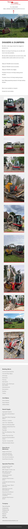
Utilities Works (5, 404)
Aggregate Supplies (7, 412)
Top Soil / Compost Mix (7, 441)
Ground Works (5, 400)
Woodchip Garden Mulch (8, 443)
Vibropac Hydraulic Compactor (6, 494)
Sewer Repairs (5, 402)
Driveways (4, 375)
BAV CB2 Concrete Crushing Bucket (6, 472)
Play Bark (4, 430)
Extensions (5, 377)
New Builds (5, 381)
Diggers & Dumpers (7, 451)
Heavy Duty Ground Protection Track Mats (7, 454)
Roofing (4, 391)
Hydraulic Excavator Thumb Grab (7, 475)
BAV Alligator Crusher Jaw (8, 469)
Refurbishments (6, 387)
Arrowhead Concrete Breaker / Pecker (7, 467)
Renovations (5, 389)
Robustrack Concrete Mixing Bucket (7, 489)
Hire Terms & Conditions (8, 457)
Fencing (4, 379)
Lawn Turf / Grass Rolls (7, 422)
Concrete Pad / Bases (7, 373)
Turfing (4, 393)
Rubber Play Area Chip (7, 435)
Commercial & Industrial (8, 371)
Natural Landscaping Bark (8, 424)
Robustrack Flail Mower (7, 492)
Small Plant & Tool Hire (7, 459)
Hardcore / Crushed (7, 420)
